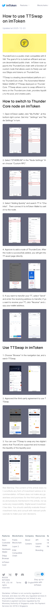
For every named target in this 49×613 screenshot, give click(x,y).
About (27, 540)
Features (23, 5)
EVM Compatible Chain (17, 553)
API (37, 540)
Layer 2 (15, 546)
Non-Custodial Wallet (6, 542)
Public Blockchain (17, 541)
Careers (28, 544)
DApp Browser (5, 557)
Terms (18, 582)
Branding (39, 550)
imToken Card (5, 563)
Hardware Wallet (6, 550)
